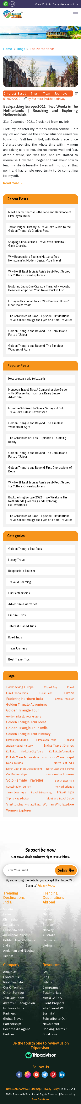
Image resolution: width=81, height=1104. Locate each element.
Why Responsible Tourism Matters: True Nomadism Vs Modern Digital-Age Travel (34, 258)
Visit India (14, 804)
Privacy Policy (46, 885)
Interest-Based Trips (22, 626)
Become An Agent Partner (16, 1031)
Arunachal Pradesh (17, 935)
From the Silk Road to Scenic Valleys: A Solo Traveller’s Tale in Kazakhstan (36, 410)
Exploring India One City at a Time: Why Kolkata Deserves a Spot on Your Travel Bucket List (39, 288)
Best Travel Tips (19, 659)
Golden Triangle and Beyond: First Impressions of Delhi (40, 469)
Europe (69, 693)
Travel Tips (65, 792)
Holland (69, 740)
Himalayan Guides (17, 740)
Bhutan (48, 925)
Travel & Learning (19, 582)
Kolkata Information (61, 751)
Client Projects (43, 4)
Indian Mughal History (19, 745)
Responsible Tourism (21, 571)
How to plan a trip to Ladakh (26, 378)
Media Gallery (52, 998)
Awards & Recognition (19, 1003)
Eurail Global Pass (17, 693)
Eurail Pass (46, 693)
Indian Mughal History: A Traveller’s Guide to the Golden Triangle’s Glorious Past (39, 229)
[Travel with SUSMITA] (13, 14)
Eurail (70, 687)
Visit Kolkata (32, 804)
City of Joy (50, 687)
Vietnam (49, 945)
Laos (44, 757)
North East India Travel (60, 769)
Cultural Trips (17, 615)
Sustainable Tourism (18, 786)
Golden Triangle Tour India (25, 549)
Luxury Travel (17, 560)
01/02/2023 (12, 99)
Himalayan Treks (46, 740)
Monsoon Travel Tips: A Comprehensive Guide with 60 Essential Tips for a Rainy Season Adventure (37, 393)
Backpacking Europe (20, 687)
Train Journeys (17, 648)
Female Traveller (64, 699)
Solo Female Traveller (25, 780)
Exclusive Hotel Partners (14, 1010)
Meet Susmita (13, 982)
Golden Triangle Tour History (23, 716)
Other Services (14, 993)
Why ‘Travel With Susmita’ (54, 1010)
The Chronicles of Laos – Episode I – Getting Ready (37, 440)
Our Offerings (13, 987)
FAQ (46, 972)
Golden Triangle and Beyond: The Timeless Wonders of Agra (36, 347)
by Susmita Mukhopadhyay (46, 99)
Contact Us (11, 977)
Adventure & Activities (22, 604)
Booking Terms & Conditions (55, 1031)
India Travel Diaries (59, 745)
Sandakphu (11, 925)
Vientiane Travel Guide (60, 798)
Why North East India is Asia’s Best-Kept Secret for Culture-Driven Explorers (39, 273)
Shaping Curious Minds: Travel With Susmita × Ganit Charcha (37, 244)
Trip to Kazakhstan (17, 798)
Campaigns (59, 4)
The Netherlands (63, 786)
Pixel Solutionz (40, 1099)
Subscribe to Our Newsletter (55, 1021)
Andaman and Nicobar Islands (19, 953)
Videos (47, 982)
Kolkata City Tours (32, 751)
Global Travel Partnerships (13, 1021)
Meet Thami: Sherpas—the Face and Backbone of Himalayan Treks (39, 214)
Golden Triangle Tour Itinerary (28, 734)
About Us (72, 4)
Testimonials (52, 993)
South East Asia (64, 780)
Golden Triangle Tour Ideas (26, 722)
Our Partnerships (19, 593)
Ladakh (8, 914)
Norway (48, 930)
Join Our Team (13, 998)
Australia (49, 935)
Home (7, 49)
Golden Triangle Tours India (19, 942)
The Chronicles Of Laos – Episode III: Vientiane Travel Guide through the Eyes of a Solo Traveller (40, 318)
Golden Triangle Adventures (27, 704)
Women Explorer (18, 810)
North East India (64, 763)
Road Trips (15, 637)
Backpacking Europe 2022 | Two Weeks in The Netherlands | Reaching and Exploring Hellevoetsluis (38, 501)
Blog (46, 977)
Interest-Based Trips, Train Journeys (38, 93)
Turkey (48, 919)
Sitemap (36, 1088)
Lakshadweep (13, 930)
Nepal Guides (14, 763)
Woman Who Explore (58, 804)
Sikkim (8, 909)
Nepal (70, 757)
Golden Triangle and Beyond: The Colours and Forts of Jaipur (37, 333)
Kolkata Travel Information (22, 757)
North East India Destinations (24, 769)
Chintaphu (10, 919)
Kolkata (11, 751)
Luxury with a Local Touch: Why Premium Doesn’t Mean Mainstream (39, 303)
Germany (49, 940)
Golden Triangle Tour (22, 710)
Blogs (21, 49)
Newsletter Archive (17, 1088)
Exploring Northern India (24, 698)
